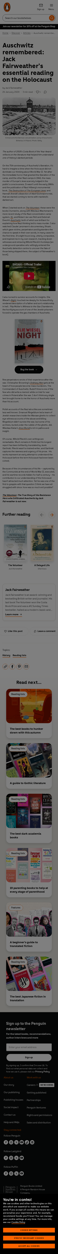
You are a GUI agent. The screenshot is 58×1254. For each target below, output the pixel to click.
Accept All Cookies (29, 1246)
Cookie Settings (29, 1230)
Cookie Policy (18, 1222)
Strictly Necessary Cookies (29, 1238)
